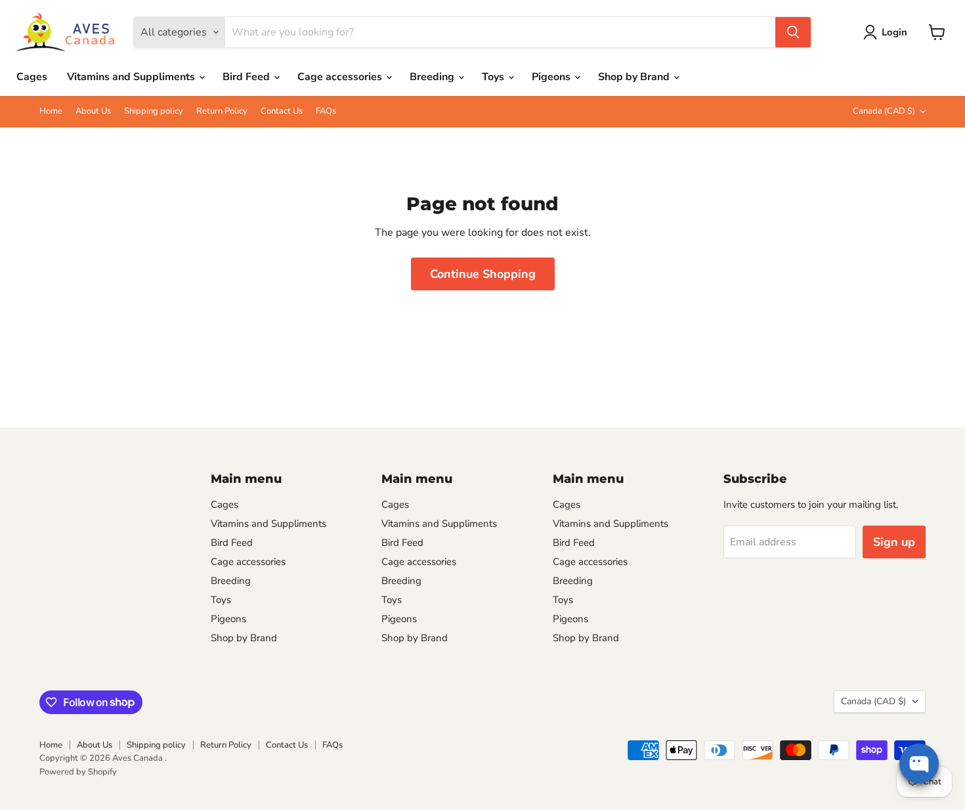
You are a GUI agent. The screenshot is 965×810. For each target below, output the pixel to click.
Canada (884, 111)
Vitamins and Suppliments (132, 77)
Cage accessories (341, 77)
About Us (93, 111)
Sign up (894, 542)
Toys (494, 77)
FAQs (326, 111)
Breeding (433, 77)
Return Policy (221, 111)
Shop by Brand (635, 77)
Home (50, 111)
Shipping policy (153, 111)
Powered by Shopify (78, 772)
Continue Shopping (483, 274)
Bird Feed (247, 77)
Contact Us (282, 111)
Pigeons (552, 77)
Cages (31, 77)
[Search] (793, 32)
